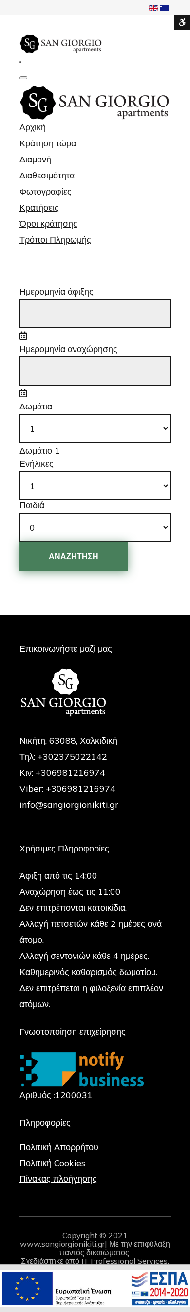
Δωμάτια (35, 406)
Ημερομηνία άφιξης (56, 292)
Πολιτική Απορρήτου (58, 1146)
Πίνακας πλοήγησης (58, 1178)
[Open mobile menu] (20, 62)
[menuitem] (32, 127)
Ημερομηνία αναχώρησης (68, 349)
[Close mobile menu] (23, 77)
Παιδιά (31, 505)
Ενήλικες (36, 464)
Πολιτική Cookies (52, 1163)
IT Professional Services (124, 1261)
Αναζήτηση (73, 556)
